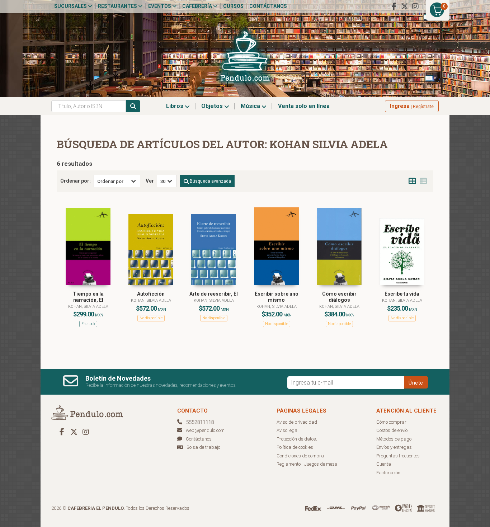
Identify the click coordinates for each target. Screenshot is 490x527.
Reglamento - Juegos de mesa (307, 464)
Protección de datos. (297, 439)
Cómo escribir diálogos (339, 297)
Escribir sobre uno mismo (276, 297)
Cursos (233, 6)
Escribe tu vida (402, 294)
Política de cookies (295, 447)
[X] (404, 6)
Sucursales (71, 6)
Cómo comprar (391, 422)
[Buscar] (133, 106)
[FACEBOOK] (393, 6)
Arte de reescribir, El (213, 294)
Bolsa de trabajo (203, 447)
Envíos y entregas (394, 447)
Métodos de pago (393, 439)
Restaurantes (118, 6)
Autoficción (151, 294)
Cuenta (383, 464)
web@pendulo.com (205, 430)
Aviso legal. (288, 430)
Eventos (160, 6)
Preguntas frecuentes (398, 455)
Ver (150, 180)
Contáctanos (268, 6)
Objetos (212, 106)
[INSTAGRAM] (415, 6)
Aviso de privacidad (297, 422)
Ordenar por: (75, 180)
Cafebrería (197, 6)
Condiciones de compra (300, 455)
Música (251, 106)
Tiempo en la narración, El (88, 297)
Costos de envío (391, 430)
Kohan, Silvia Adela (88, 306)
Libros (175, 106)
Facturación (388, 472)
